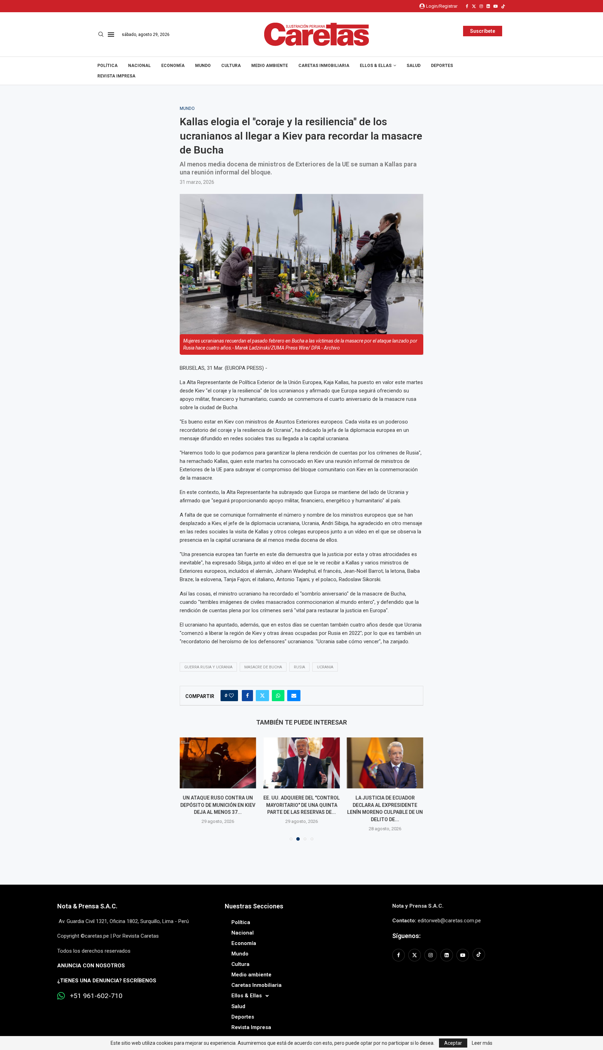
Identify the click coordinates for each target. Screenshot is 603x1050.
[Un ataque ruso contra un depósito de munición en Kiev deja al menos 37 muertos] (218, 762)
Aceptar (453, 1043)
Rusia (299, 667)
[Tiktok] (503, 6)
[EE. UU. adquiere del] (301, 762)
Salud (413, 65)
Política (107, 65)
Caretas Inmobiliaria (323, 65)
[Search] (100, 34)
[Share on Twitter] (262, 695)
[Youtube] (495, 6)
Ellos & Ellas (376, 65)
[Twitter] (473, 6)
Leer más (482, 1043)
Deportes (442, 65)
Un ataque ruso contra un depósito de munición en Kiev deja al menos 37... (217, 805)
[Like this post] (231, 695)
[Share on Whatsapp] (278, 695)
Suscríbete (482, 31)
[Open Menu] (111, 34)
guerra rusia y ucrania (208, 667)
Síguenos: (406, 935)
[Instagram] (481, 6)
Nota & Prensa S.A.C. (87, 906)
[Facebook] (467, 6)
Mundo (203, 65)
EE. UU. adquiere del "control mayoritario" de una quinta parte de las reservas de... (301, 805)
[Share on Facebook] (247, 695)
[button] (189, 789)
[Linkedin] (488, 6)
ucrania (325, 667)
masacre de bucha (263, 667)
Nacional (139, 65)
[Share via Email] (293, 695)
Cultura (231, 65)
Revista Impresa (116, 76)
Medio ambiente (269, 65)
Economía (173, 65)
